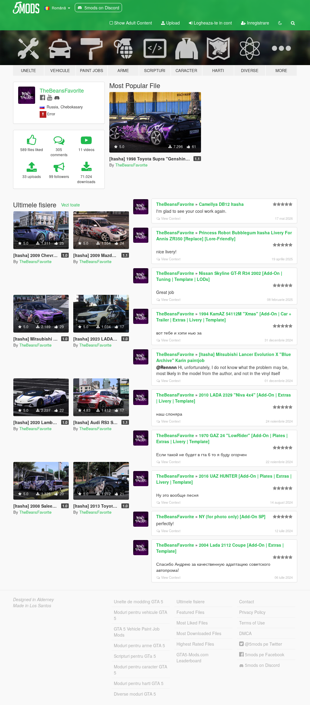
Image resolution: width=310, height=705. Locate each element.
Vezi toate (70, 205)
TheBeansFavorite (62, 90)
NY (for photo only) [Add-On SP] (232, 516)
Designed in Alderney (33, 599)
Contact (246, 601)
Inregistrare (257, 23)
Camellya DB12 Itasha (221, 204)
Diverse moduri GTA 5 (135, 694)
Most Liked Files (192, 623)
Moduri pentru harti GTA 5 (138, 683)
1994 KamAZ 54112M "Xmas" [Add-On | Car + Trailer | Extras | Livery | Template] (223, 317)
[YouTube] (49, 97)
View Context (170, 218)
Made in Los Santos (32, 605)
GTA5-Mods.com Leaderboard (192, 657)
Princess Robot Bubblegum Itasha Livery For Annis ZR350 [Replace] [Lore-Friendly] (224, 235)
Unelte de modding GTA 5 (138, 601)
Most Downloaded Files (198, 633)
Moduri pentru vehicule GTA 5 (140, 615)
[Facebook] (42, 97)
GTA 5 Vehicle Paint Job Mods (137, 632)
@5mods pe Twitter (263, 644)
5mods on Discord (262, 665)
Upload (172, 23)
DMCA (245, 633)
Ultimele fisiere (190, 601)
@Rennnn (166, 367)
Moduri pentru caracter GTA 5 (140, 670)
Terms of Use (252, 623)
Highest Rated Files (195, 644)
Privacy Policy (252, 612)
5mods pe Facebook (264, 654)
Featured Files (190, 612)
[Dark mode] (280, 22)
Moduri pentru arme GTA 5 (139, 645)
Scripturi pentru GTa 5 (135, 656)
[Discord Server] (57, 97)
